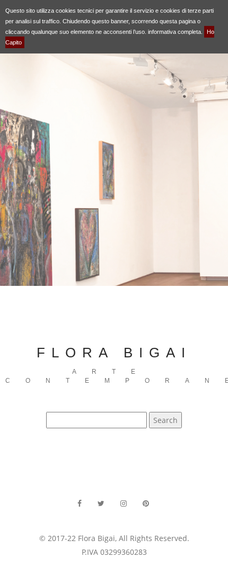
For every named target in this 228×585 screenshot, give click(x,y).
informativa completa (174, 32)
